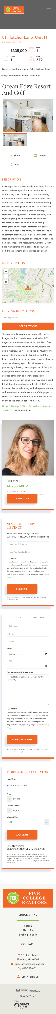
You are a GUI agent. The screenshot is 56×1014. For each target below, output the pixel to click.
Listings (15, 406)
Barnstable (34, 406)
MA (23, 406)
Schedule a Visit (38, 618)
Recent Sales (22, 491)
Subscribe (22, 588)
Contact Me (22, 498)
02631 (8, 410)
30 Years (13, 785)
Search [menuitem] (28, 925)
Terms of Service (14, 752)
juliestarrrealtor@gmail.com (30, 964)
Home (5, 406)
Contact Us (17, 618)
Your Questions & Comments (20, 672)
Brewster (47, 406)
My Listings (11, 491)
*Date (9, 648)
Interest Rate (13, 817)
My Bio (41, 495)
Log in (25, 976)
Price (9, 794)
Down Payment (13, 805)
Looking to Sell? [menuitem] (28, 934)
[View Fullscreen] (6, 282)
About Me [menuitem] (28, 930)
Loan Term (11, 779)
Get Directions (28, 326)
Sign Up (34, 976)
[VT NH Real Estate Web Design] (28, 1004)
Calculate (22, 834)
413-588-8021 (18, 486)
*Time (9, 660)
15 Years (24, 785)
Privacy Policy (44, 749)
